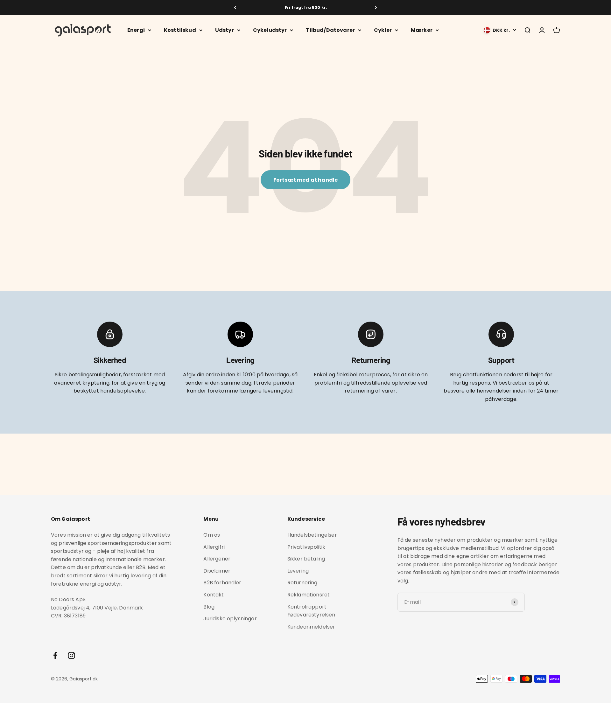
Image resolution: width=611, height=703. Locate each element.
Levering (298, 570)
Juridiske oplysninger (229, 618)
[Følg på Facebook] (55, 655)
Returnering (302, 582)
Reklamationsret (308, 594)
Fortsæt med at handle (305, 180)
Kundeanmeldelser (311, 626)
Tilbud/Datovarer (330, 30)
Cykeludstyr (270, 30)
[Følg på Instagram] (71, 655)
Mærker (421, 30)
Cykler (383, 30)
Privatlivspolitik (306, 547)
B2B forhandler (222, 582)
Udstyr (224, 30)
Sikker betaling (306, 558)
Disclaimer (216, 570)
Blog (208, 606)
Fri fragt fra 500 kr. (305, 7)
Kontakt (213, 594)
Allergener (216, 558)
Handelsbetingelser (312, 535)
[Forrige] (235, 7)
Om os (211, 535)
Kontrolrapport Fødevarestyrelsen (311, 611)
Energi (136, 30)
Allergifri (214, 547)
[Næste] (376, 7)
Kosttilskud (180, 30)
